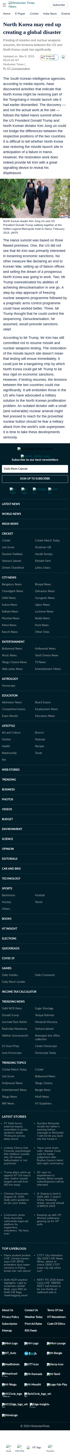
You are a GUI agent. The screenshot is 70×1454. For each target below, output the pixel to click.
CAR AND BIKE (11, 884)
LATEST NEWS (11, 519)
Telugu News (9, 1112)
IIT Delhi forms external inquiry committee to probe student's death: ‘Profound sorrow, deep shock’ (16, 1146)
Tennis (38, 917)
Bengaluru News (12, 600)
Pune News (42, 640)
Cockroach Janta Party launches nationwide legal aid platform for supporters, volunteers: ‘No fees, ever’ (16, 1240)
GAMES (6, 984)
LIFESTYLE (8, 741)
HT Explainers (43, 1119)
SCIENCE (7, 854)
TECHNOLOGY (11, 894)
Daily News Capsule (15, 484)
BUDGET (7, 835)
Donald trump (10, 1031)
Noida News (42, 634)
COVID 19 (8, 974)
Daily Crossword (45, 990)
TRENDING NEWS (13, 1017)
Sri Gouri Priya (10, 1061)
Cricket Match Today (47, 556)
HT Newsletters (56, 1332)
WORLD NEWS (11, 529)
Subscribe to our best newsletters (35, 475)
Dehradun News (45, 607)
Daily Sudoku (10, 990)
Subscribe (59, 4)
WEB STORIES (11, 785)
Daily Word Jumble (13, 997)
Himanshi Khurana (46, 1037)
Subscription (9, 1339)
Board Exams (43, 718)
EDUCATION (10, 711)
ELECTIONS (9, 954)
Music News (9, 671)
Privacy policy (10, 1332)
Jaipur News (42, 620)
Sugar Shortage (44, 1024)
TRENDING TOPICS (14, 1078)
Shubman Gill (43, 563)
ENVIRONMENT (12, 844)
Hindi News (42, 1112)
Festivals (40, 755)
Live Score (8, 563)
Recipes (39, 762)
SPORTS (7, 904)
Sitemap (7, 1346)
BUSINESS (8, 805)
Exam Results (10, 731)
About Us (7, 1326)
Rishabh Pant (43, 576)
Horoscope (8, 701)
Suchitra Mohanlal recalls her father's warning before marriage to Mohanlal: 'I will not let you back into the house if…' (50, 1146)
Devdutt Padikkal (12, 569)
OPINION (8, 864)
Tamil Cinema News (46, 671)
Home (6, 13)
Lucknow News (44, 627)
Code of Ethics (56, 1339)
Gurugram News (45, 613)
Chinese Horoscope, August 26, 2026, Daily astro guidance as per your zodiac (16, 1214)
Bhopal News (43, 600)
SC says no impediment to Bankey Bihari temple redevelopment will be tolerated (50, 1194)
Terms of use (55, 1326)
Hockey (6, 917)
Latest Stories (14, 1132)
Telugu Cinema (43, 1098)
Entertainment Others (48, 684)
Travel (38, 768)
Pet (4, 775)
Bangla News (43, 1105)
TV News (40, 678)
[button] (4, 5)
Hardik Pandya (43, 569)
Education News (45, 731)
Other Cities (42, 647)
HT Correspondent (18, 68)
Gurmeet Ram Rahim (14, 1037)
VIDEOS (7, 825)
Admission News (12, 718)
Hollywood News (45, 664)
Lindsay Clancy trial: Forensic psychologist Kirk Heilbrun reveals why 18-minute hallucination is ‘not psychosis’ (17, 1171)
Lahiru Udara (42, 583)
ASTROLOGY (10, 694)
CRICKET (7, 549)
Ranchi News (10, 647)
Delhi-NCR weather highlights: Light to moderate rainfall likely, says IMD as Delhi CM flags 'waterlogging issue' (16, 1303)
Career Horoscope (46, 1061)
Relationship (9, 768)
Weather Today (34, 1332)
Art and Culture (11, 748)
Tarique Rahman (44, 1031)
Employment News (46, 725)
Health (6, 762)
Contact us (31, 1326)
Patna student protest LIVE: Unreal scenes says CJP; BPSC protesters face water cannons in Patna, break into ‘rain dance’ (17, 1278)
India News (50, 13)
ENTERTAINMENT (13, 657)
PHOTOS (7, 815)
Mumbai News (10, 634)
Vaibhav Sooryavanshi (15, 1051)
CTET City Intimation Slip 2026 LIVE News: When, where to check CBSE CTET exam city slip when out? (50, 1278)
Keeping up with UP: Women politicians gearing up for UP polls (49, 1235)
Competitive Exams (13, 725)
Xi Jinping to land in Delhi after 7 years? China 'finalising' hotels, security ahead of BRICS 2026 (50, 1215)
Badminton (8, 911)
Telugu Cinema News (14, 678)
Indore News (9, 620)
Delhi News (9, 613)
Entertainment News (14, 1105)
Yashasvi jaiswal (44, 1044)
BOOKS (6, 934)
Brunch (39, 748)
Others (6, 924)
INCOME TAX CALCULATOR (19, 1007)
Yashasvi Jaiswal (11, 576)
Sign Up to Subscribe (35, 494)
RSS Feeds (31, 1346)
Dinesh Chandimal (13, 583)
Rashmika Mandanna (14, 1044)
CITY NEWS (9, 593)
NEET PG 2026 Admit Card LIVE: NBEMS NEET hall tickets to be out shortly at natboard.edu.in (50, 1301)
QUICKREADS (10, 964)
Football (40, 911)
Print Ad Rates (33, 1339)
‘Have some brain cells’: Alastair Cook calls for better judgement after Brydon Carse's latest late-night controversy (50, 1171)
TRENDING (9, 795)
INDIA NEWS (10, 539)
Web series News (12, 684)
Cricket (34, 13)
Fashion (6, 755)
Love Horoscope (11, 1068)
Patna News (9, 640)
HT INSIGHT (9, 944)
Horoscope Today (45, 1068)
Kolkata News (10, 627)
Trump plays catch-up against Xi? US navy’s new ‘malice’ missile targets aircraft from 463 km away (17, 1194)
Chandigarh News (12, 607)
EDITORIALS (10, 874)
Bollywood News (12, 664)
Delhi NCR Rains (12, 1024)
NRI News (8, 1119)
